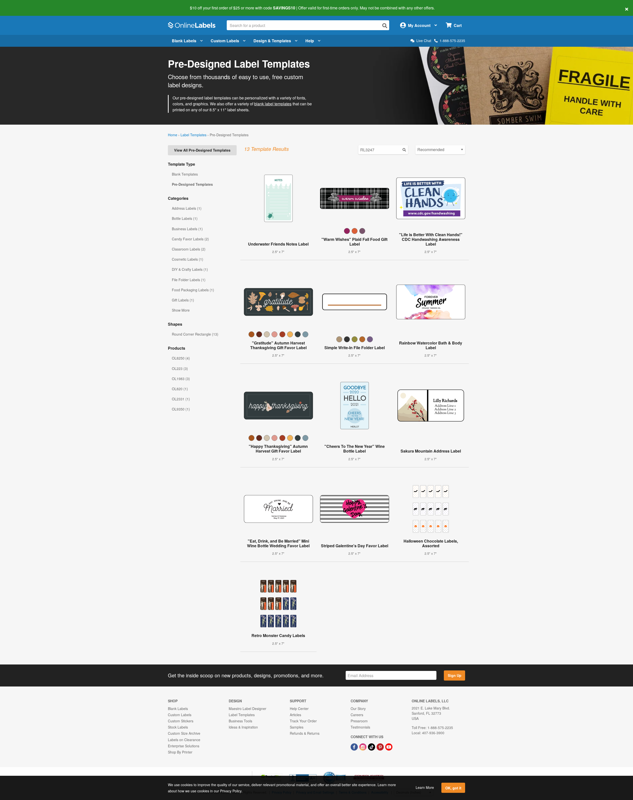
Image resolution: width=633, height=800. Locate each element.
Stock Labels (178, 727)
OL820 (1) (180, 388)
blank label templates (273, 104)
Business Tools (240, 720)
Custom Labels (225, 41)
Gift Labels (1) (183, 299)
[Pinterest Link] (381, 746)
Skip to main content (18, 4)
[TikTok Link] (372, 746)
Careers (357, 714)
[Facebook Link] (355, 746)
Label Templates (193, 134)
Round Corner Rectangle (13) (195, 334)
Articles (295, 714)
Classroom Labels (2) (188, 249)
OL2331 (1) (181, 398)
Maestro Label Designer (247, 708)
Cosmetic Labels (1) (187, 259)
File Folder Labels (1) (188, 279)
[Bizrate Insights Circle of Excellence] (344, 771)
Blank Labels (184, 41)
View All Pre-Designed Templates (202, 150)
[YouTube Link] (388, 746)
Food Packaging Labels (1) (193, 289)
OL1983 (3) (181, 378)
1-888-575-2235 (452, 40)
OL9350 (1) (181, 409)
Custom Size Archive (184, 733)
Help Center (299, 708)
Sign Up (454, 675)
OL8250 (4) (181, 358)
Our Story (358, 708)
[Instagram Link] (363, 746)
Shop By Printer (180, 752)
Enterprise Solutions (183, 745)
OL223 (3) (180, 368)
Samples (296, 727)
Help (309, 41)
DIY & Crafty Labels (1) (190, 269)
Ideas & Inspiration (243, 727)
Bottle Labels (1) (185, 218)
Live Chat (423, 41)
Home (172, 134)
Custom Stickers (180, 720)
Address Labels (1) (187, 208)
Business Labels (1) (187, 228)
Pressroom (359, 720)
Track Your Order (303, 720)
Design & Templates (272, 41)
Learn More (425, 787)
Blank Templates (185, 174)
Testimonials (360, 727)
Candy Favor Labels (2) (190, 238)
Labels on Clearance (184, 739)
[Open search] (384, 25)
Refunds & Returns (304, 733)
